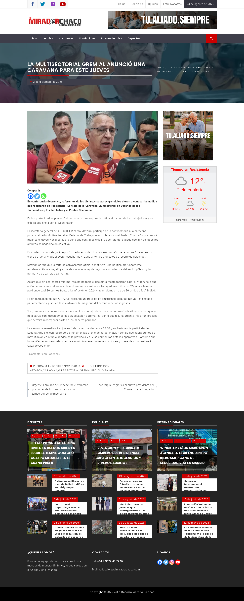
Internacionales (111, 38)
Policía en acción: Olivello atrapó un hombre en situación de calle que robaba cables (133, 487)
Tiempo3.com (196, 219)
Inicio (33, 38)
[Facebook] (31, 196)
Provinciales (87, 38)
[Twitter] (37, 196)
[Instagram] (171, 562)
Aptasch (36, 370)
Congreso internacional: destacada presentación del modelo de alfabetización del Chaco (196, 490)
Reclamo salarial (103, 370)
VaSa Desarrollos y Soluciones (134, 592)
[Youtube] (177, 562)
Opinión (153, 4)
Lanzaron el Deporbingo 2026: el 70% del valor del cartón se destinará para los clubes (68, 510)
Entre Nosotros (172, 4)
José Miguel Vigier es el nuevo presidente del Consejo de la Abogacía (125, 387)
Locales (48, 38)
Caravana (50, 370)
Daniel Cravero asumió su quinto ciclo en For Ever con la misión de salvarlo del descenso (69, 532)
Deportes (134, 38)
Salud (121, 4)
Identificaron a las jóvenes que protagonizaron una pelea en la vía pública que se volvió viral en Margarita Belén (134, 512)
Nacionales (66, 38)
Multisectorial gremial (74, 370)
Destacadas (102, 441)
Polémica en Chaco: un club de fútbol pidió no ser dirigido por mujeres (69, 485)
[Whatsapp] (43, 196)
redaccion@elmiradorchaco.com (119, 569)
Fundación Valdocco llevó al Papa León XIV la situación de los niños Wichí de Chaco (198, 509)
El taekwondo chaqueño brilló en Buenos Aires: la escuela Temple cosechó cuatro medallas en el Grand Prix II (53, 453)
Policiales (137, 4)
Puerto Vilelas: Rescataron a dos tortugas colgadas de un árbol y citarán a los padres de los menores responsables (134, 535)
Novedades (72, 366)
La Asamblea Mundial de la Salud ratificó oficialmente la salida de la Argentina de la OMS (198, 534)
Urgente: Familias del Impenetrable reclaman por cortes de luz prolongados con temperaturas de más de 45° (60, 389)
